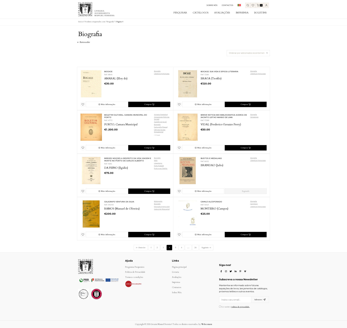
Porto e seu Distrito (160, 168)
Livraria (175, 272)
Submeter (258, 299)
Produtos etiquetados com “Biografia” (100, 21)
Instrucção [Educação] (162, 209)
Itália (155, 160)
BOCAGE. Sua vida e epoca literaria (219, 71)
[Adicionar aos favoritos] (82, 104)
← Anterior (140, 247)
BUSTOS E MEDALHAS (211, 158)
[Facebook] (221, 271)
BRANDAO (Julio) (212, 165)
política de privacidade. (241, 307)
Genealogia (254, 117)
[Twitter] (231, 271)
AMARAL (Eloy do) (115, 78)
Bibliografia (158, 201)
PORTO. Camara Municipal (121, 124)
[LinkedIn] (235, 271)
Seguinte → (206, 247)
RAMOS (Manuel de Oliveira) (122, 208)
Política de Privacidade (135, 272)
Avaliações (222, 12)
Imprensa (242, 12)
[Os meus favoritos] (253, 5)
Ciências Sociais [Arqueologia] (159, 131)
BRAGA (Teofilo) (211, 78)
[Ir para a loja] (247, 5)
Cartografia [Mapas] (161, 127)
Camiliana (254, 204)
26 (195, 247)
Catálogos (200, 12)
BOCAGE (108, 71)
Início (80, 21)
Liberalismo (158, 163)
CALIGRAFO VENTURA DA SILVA (119, 202)
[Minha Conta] (266, 5)
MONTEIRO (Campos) (214, 208)
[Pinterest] (240, 271)
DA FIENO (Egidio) (116, 168)
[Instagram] (226, 271)
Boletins (260, 12)
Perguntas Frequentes (134, 267)
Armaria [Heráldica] (161, 115)
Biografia (157, 71)
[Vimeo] (245, 271)
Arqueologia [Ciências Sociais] (161, 118)
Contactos (227, 5)
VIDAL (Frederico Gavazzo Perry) (221, 124)
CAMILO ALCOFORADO (211, 202)
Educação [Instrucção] (162, 207)
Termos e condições (134, 277)
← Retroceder (83, 42)
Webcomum (206, 324)
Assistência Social (160, 122)
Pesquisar (180, 12)
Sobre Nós (212, 5)
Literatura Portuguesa (161, 74)
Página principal (179, 267)
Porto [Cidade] (159, 166)
